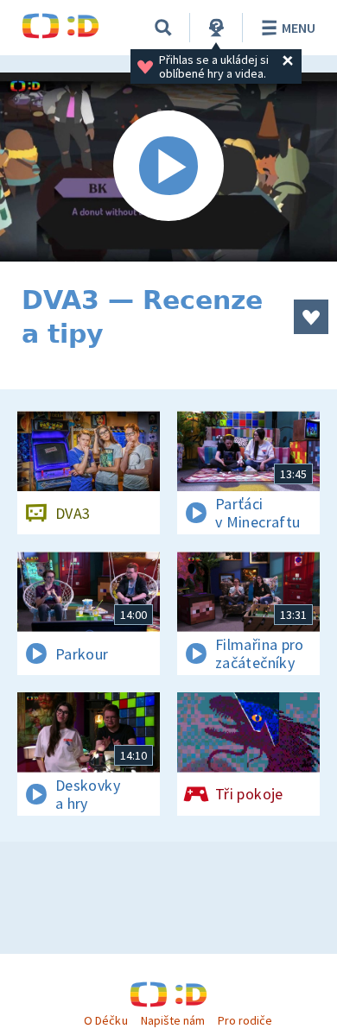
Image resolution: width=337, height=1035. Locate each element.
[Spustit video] (168, 167)
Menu (298, 27)
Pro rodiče (245, 1020)
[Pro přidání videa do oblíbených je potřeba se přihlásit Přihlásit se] (311, 317)
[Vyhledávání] (163, 27)
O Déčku (105, 1020)
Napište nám (173, 1020)
